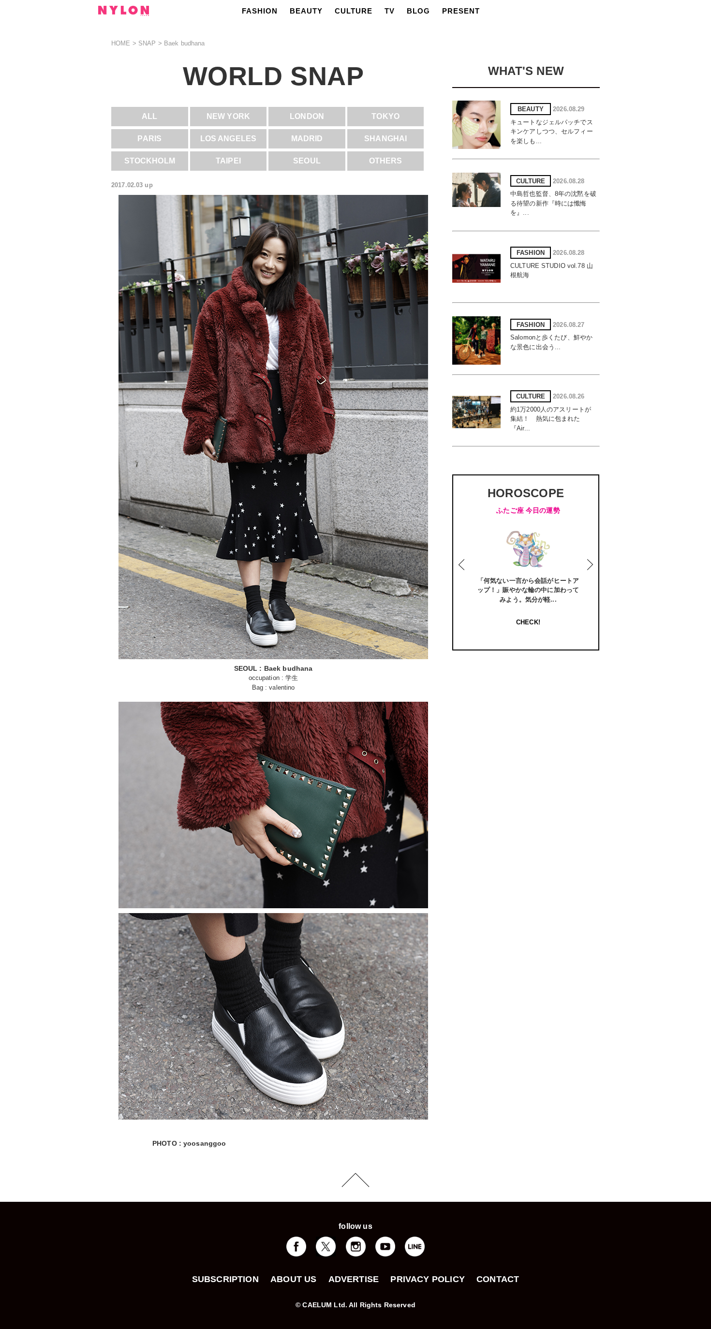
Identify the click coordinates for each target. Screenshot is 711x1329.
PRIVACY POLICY (427, 1279)
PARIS (149, 138)
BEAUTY (306, 11)
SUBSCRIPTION (225, 1279)
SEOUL (307, 161)
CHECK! (528, 622)
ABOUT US (293, 1279)
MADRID (307, 138)
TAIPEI (228, 161)
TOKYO (385, 116)
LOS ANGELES (228, 138)
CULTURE (353, 11)
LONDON (307, 116)
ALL (149, 116)
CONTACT (497, 1279)
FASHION (260, 11)
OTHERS (385, 161)
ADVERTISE (353, 1279)
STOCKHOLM (149, 161)
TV (390, 11)
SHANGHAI (385, 138)
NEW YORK (228, 116)
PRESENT (461, 11)
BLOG (418, 11)
